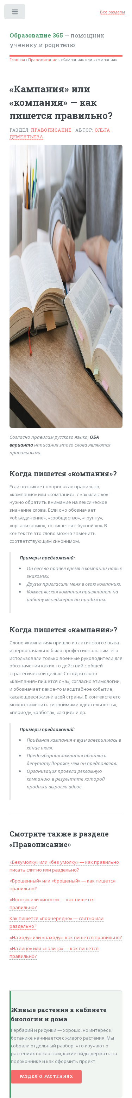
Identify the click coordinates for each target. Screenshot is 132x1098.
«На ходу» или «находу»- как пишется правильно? (66, 937)
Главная (17, 59)
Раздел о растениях (46, 1076)
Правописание (42, 59)
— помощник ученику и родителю (57, 40)
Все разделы (112, 12)
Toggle (15, 13)
